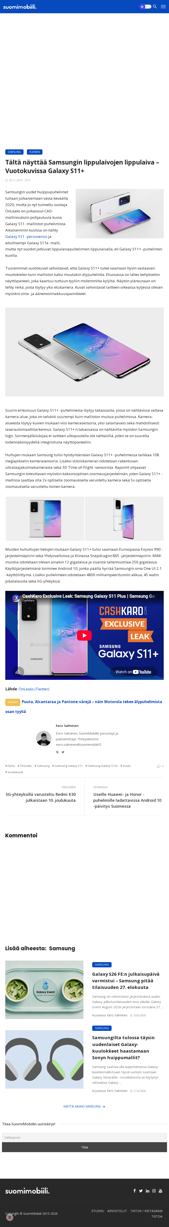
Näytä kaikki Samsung (82, 1106)
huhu (11, 766)
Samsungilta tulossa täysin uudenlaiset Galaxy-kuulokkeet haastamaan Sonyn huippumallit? (123, 1047)
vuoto (127, 766)
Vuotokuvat (15, 772)
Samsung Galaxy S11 (69, 766)
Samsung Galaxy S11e (103, 766)
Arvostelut (117, 1211)
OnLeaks (26, 766)
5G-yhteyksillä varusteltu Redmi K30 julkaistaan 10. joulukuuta (41, 797)
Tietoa (156, 1216)
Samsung (14, 152)
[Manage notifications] (9, 1217)
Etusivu (98, 1211)
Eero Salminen (67, 725)
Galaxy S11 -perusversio (26, 236)
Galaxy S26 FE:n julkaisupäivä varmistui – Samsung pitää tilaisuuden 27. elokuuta (126, 980)
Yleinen (34, 152)
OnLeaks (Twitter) (34, 688)
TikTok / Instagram (146, 1211)
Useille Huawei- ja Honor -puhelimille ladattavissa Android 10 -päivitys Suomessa (127, 800)
